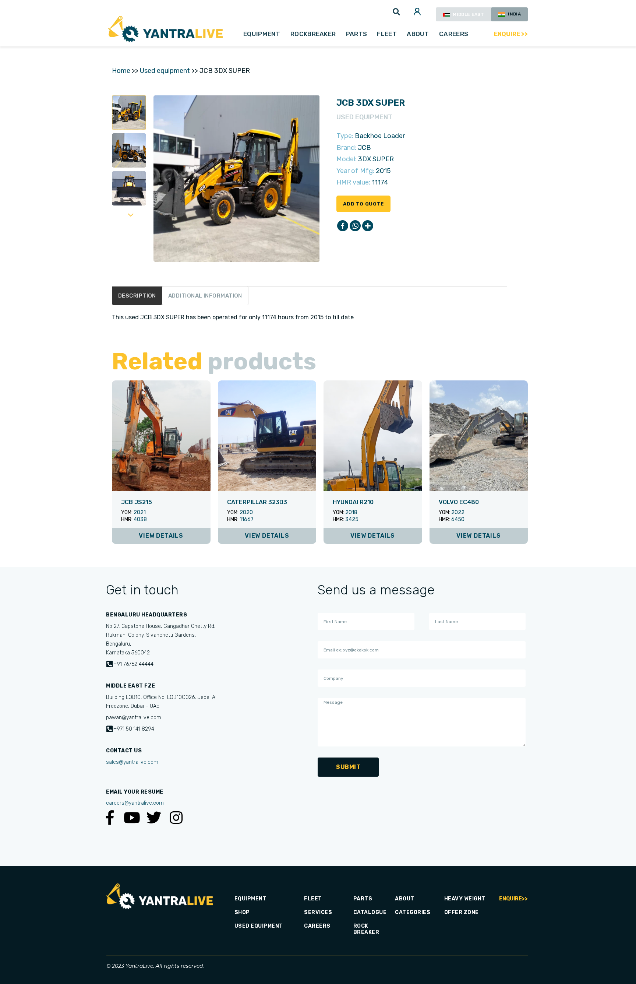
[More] (367, 225)
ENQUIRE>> (513, 899)
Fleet (387, 34)
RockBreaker (313, 34)
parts (356, 34)
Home (121, 71)
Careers (453, 34)
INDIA (514, 14)
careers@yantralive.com (135, 803)
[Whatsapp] (355, 225)
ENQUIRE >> (511, 34)
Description (137, 295)
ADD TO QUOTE (363, 204)
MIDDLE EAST (468, 14)
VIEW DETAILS (161, 535)
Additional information (205, 295)
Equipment (261, 34)
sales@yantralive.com (132, 762)
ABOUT (418, 34)
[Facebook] (342, 225)
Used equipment (165, 71)
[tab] (137, 295)
